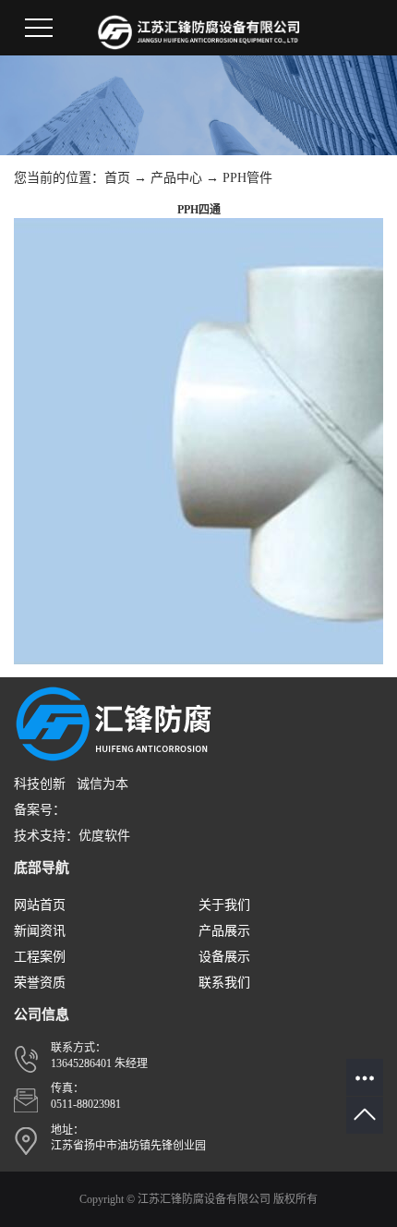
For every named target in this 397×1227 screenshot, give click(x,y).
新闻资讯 (40, 931)
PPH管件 (247, 178)
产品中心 (176, 178)
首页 (117, 178)
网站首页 (40, 905)
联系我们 (224, 983)
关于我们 (224, 905)
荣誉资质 (40, 983)
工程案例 (40, 957)
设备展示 (224, 957)
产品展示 (224, 931)
